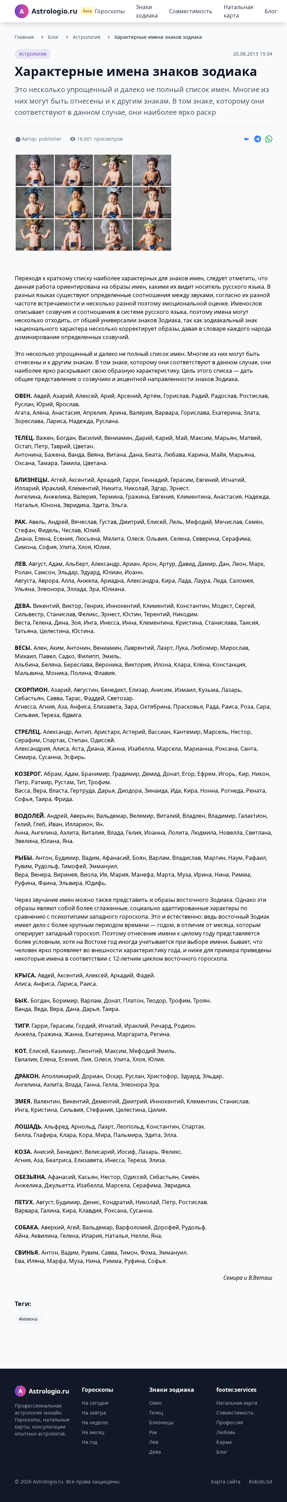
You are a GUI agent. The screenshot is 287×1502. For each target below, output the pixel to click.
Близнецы (161, 1422)
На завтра (94, 1412)
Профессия (229, 1422)
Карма (224, 1442)
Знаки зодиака (147, 11)
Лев (153, 1442)
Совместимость (190, 11)
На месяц (93, 1432)
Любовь (225, 1432)
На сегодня (95, 1402)
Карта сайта (225, 1481)
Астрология (86, 37)
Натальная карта (238, 11)
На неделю (95, 1422)
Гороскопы (110, 11)
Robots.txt (260, 1481)
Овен (155, 1402)
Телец (156, 1412)
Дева (155, 1451)
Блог (271, 11)
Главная (24, 37)
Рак (153, 1432)
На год (89, 1442)
